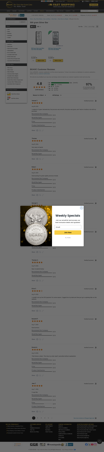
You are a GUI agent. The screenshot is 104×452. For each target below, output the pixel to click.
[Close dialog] (81, 207)
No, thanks (68, 237)
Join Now (68, 232)
